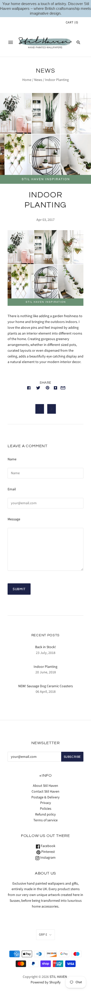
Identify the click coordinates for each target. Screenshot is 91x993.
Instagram (47, 857)
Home (26, 79)
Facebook (47, 846)
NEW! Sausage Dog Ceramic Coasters (45, 686)
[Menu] (11, 42)
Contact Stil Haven (45, 791)
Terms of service (45, 820)
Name (12, 459)
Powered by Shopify (46, 982)
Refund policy (45, 814)
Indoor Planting (45, 666)
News (38, 79)
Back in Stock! (45, 647)
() (72, 22)
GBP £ (43, 934)
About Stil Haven (45, 785)
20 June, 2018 (45, 672)
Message (14, 519)
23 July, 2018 (45, 652)
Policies (45, 808)
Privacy (45, 802)
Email (12, 489)
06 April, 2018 (46, 691)
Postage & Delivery (45, 797)
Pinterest (47, 851)
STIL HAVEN (58, 976)
